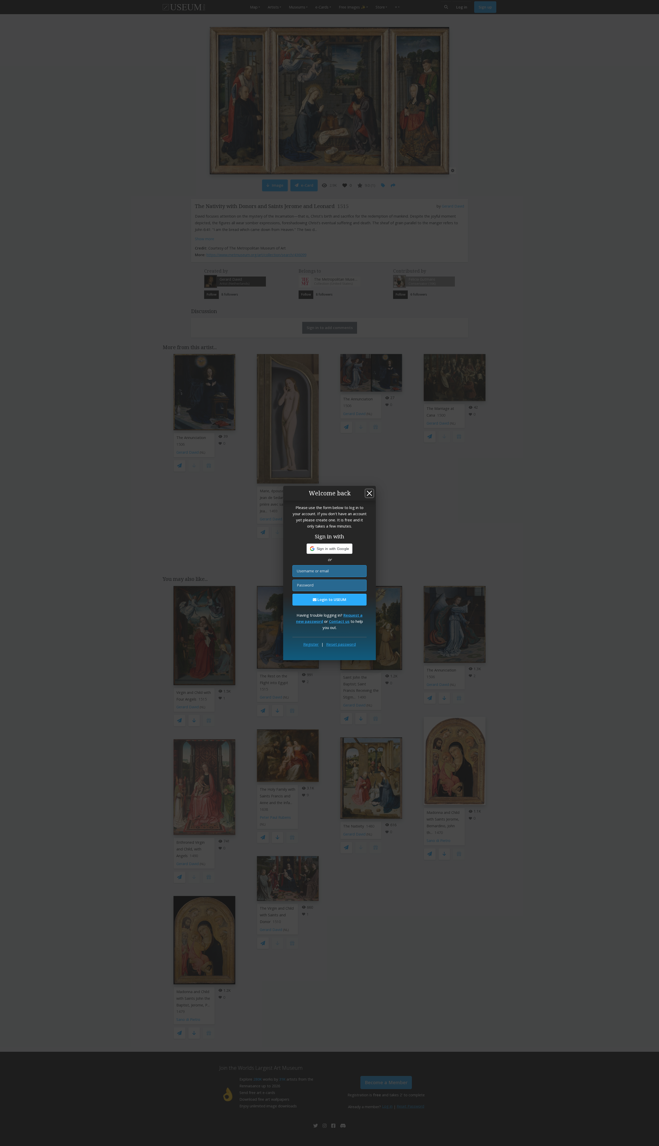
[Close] (369, 493)
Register (311, 644)
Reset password (341, 644)
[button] (330, 549)
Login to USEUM (331, 599)
